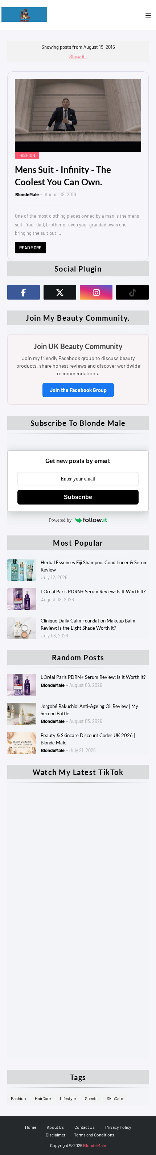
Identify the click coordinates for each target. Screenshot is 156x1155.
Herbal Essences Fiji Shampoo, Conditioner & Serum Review (94, 566)
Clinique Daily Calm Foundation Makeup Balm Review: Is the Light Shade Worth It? (88, 624)
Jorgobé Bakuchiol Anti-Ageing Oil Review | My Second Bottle (89, 709)
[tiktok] (132, 292)
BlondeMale (27, 194)
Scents (91, 1098)
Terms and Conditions (94, 1134)
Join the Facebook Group (78, 390)
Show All (78, 56)
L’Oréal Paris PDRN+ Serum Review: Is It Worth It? (93, 591)
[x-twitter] (60, 292)
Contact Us (84, 1127)
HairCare (43, 1098)
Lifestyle (68, 1098)
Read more (30, 247)
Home (30, 1127)
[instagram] (96, 292)
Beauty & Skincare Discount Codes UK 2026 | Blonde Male (88, 738)
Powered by (60, 520)
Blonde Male (94, 1145)
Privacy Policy (118, 1127)
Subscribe (78, 497)
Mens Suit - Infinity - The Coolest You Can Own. (63, 175)
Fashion (18, 1098)
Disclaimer (55, 1134)
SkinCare (115, 1098)
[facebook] (23, 292)
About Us (55, 1127)
